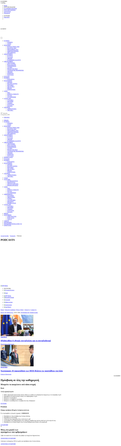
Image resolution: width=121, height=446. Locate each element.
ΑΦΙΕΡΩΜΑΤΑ (8, 194)
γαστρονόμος (7, 11)
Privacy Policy (20, 310)
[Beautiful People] (9, 297)
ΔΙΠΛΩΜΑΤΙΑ (11, 52)
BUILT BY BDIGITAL (7, 312)
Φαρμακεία (7, 13)
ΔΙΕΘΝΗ (9, 58)
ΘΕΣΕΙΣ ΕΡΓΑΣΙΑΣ (12, 185)
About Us (27, 310)
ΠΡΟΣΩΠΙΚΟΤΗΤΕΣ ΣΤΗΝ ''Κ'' (13, 224)
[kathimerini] (7, 296)
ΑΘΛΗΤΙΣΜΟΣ (8, 54)
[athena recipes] (8, 302)
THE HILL (10, 110)
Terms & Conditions (10, 310)
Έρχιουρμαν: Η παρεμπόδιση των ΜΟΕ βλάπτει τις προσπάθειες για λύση (32, 371)
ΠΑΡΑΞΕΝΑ (10, 79)
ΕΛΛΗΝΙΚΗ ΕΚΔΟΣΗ (10, 8)
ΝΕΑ (8, 92)
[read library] (7, 307)
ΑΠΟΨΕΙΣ (7, 107)
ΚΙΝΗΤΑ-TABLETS (13, 94)
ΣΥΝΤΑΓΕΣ (10, 104)
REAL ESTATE (11, 64)
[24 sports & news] (9, 290)
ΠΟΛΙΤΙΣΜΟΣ (8, 80)
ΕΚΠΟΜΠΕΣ (7, 215)
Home (5, 5)
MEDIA (6, 213)
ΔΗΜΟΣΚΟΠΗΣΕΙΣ (13, 51)
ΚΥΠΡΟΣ (6, 40)
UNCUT (9, 219)
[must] (6, 293)
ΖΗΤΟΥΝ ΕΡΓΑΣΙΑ (12, 184)
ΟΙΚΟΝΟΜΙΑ (11, 63)
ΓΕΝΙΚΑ (9, 198)
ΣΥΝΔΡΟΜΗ (4, 425)
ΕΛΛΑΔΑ (10, 57)
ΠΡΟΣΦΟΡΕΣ (8, 222)
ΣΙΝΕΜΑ (9, 82)
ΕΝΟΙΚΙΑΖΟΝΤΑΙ (12, 181)
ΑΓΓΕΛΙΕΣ (7, 179)
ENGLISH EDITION (9, 10)
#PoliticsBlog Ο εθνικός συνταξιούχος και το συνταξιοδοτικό (26, 341)
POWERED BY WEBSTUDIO (29, 312)
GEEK (6, 91)
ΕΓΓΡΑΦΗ (4, 403)
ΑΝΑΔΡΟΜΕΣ (11, 200)
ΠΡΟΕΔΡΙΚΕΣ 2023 (12, 49)
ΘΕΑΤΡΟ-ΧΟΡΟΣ (12, 83)
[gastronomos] (8, 305)
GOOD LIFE (7, 98)
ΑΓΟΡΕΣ (9, 67)
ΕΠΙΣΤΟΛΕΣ (7, 225)
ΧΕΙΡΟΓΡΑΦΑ (11, 89)
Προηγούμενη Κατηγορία (7, 344)
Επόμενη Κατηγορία (6, 374)
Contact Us (33, 310)
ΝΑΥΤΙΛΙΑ (10, 75)
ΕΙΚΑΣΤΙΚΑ (10, 86)
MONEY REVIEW (12, 69)
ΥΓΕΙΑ (9, 43)
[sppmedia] (4, 285)
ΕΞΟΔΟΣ (9, 106)
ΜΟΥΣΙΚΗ (10, 85)
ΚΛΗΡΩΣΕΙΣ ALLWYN (14, 60)
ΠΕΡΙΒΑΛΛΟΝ (8, 157)
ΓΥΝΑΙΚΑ (10, 100)
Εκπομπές (12, 236)
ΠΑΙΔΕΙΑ (10, 42)
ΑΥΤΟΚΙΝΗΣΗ (11, 97)
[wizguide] (7, 299)
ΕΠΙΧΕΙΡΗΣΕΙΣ (11, 66)
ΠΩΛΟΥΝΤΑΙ (11, 182)
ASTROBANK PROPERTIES (15, 70)
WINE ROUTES (11, 216)
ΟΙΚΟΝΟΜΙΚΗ (8, 61)
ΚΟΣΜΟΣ (6, 77)
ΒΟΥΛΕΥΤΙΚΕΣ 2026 (13, 46)
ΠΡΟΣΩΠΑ (10, 201)
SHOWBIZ (10, 101)
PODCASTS (10, 218)
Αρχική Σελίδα (4, 236)
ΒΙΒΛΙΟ (9, 88)
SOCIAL (9, 95)
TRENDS (10, 72)
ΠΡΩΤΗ (6, 120)
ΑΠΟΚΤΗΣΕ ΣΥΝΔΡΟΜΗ (8, 438)
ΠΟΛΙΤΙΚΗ (7, 45)
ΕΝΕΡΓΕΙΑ (10, 73)
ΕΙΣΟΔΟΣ (6, 17)
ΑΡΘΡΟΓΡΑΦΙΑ (11, 109)
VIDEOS (6, 221)
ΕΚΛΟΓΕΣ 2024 (11, 48)
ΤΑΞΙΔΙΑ (9, 103)
